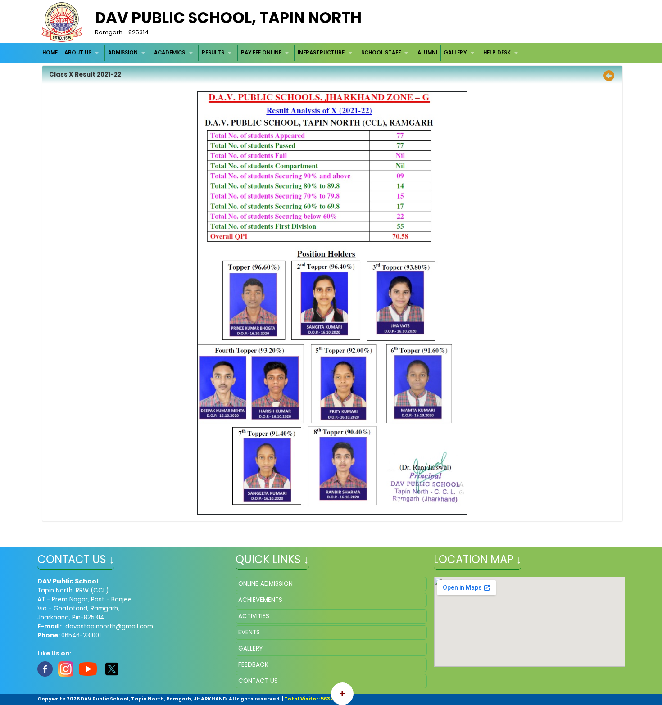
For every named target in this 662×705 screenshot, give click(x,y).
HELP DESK (497, 52)
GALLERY (455, 52)
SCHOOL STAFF (381, 52)
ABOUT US (77, 52)
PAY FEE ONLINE (261, 52)
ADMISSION (123, 52)
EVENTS (249, 632)
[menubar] (282, 52)
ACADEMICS (169, 52)
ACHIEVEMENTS (260, 600)
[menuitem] (51, 52)
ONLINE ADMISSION (265, 583)
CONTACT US (258, 681)
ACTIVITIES (253, 616)
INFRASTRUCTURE (321, 52)
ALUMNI (427, 52)
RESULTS (213, 52)
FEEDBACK (253, 664)
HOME (50, 52)
